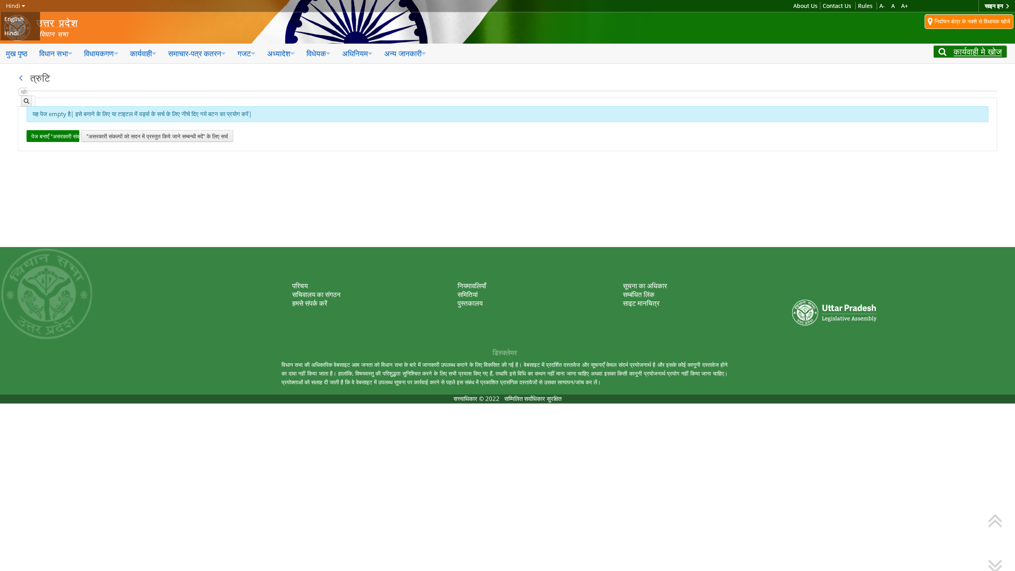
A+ (904, 6)
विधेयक (316, 53)
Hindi (11, 33)
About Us (805, 6)
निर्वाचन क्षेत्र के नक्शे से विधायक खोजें (971, 21)
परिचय (300, 285)
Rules (865, 6)
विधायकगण (99, 53)
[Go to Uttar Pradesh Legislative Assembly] (46, 28)
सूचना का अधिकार (645, 285)
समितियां (468, 294)
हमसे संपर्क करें (309, 303)
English (14, 19)
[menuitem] (16, 53)
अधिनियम (355, 53)
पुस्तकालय (470, 303)
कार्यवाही (141, 53)
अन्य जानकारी (402, 53)
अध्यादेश (278, 53)
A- (882, 6)
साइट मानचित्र (641, 303)
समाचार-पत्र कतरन (194, 53)
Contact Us (837, 6)
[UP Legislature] (834, 290)
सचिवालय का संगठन (316, 294)
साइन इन (995, 6)
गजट (244, 53)
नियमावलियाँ (472, 285)
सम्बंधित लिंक (639, 294)
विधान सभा (53, 53)
